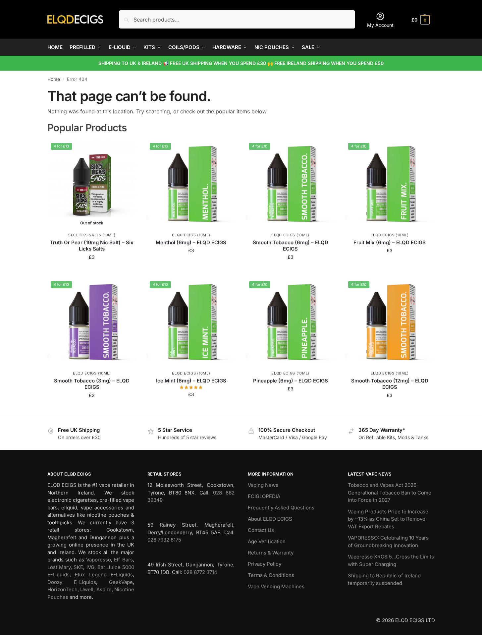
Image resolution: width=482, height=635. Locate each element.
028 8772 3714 (200, 572)
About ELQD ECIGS (270, 519)
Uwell (86, 589)
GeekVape (121, 582)
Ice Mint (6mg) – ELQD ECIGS (191, 380)
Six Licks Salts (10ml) (91, 235)
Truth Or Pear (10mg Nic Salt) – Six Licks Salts (92, 245)
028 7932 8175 (164, 540)
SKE (78, 567)
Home (53, 79)
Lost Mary (59, 567)
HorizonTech (62, 589)
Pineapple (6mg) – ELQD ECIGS (290, 380)
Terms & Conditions (271, 575)
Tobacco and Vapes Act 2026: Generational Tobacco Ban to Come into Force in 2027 (389, 492)
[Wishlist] (127, 149)
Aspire (104, 589)
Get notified (92, 271)
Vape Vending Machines (276, 586)
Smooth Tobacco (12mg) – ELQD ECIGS (389, 383)
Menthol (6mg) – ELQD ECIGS (191, 242)
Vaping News (263, 485)
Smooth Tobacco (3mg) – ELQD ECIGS (92, 383)
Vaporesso (98, 559)
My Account (380, 25)
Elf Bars (123, 559)
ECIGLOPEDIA (264, 496)
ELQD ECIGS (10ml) (191, 235)
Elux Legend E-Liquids (104, 574)
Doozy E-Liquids (71, 582)
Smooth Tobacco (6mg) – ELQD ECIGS (290, 245)
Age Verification (267, 541)
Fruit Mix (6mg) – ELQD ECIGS (389, 242)
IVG (90, 567)
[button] (420, 19)
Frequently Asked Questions (281, 507)
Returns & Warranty (271, 552)
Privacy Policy (264, 564)
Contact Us (261, 530)
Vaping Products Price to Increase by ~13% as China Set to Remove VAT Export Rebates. (388, 519)
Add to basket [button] (191, 264)
